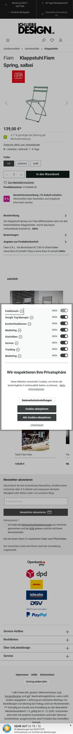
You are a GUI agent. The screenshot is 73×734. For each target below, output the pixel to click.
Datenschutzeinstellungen (37, 400)
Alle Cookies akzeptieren (37, 417)
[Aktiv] (64, 310)
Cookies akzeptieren (36, 408)
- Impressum (36, 425)
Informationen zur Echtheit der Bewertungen (35, 732)
